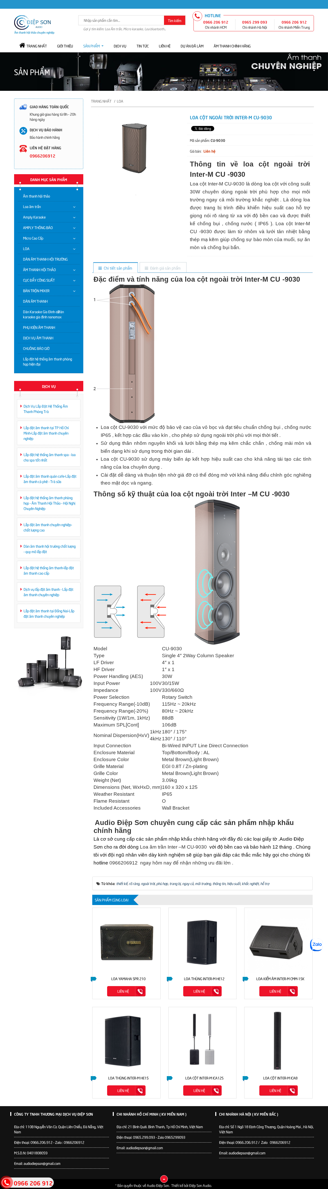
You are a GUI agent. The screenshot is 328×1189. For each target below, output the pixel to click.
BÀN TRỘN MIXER (36, 290)
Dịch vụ (120, 45)
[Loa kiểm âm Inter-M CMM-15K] (278, 941)
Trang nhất (36, 45)
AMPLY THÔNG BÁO (38, 227)
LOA (26, 248)
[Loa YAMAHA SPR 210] (126, 941)
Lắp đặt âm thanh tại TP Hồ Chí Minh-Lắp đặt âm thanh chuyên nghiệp (46, 433)
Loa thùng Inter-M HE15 (128, 1077)
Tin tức (143, 45)
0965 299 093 (254, 21)
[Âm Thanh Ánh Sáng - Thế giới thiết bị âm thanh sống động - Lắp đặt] (34, 24)
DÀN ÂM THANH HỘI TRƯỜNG (45, 259)
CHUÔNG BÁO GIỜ (36, 348)
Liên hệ (164, 45)
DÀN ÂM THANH (35, 301)
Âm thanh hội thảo (36, 195)
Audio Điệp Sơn (158, 1185)
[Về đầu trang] (164, 1179)
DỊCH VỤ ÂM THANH (38, 337)
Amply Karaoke (34, 216)
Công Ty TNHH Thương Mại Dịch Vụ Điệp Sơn (53, 1113)
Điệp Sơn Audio (200, 1185)
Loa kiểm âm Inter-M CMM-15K (280, 978)
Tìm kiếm (174, 20)
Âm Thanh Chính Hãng (232, 45)
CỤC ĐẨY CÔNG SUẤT (39, 280)
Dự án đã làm (192, 45)
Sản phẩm (91, 45)
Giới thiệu (65, 45)
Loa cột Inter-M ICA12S (204, 1077)
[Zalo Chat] (316, 944)
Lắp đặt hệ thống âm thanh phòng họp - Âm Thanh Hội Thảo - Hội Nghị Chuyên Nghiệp (49, 503)
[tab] (115, 268)
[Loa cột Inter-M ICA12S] (202, 1041)
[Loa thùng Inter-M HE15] (126, 1041)
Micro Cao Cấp (33, 237)
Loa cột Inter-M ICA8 (280, 1077)
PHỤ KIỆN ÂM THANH (39, 327)
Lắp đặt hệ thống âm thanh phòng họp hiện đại (47, 361)
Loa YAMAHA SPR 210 (128, 978)
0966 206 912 (215, 21)
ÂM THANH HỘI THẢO (39, 269)
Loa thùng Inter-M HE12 (204, 978)
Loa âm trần (32, 206)
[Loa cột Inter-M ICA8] (278, 1041)
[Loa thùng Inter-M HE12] (202, 941)
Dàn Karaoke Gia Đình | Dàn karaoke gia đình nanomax (43, 314)
